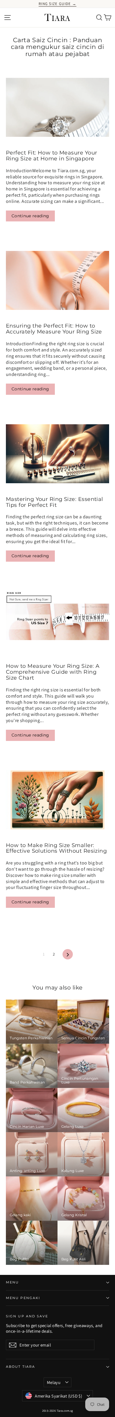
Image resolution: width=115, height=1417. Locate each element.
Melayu (53, 1382)
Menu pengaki (23, 1298)
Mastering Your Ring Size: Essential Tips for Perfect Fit (54, 502)
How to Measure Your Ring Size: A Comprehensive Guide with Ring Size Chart (52, 672)
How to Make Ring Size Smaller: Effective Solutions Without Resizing (56, 848)
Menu (12, 1282)
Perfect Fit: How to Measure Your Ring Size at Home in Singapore (51, 155)
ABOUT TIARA (20, 1367)
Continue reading (30, 215)
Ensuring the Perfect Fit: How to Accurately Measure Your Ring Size (54, 329)
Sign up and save (27, 1316)
